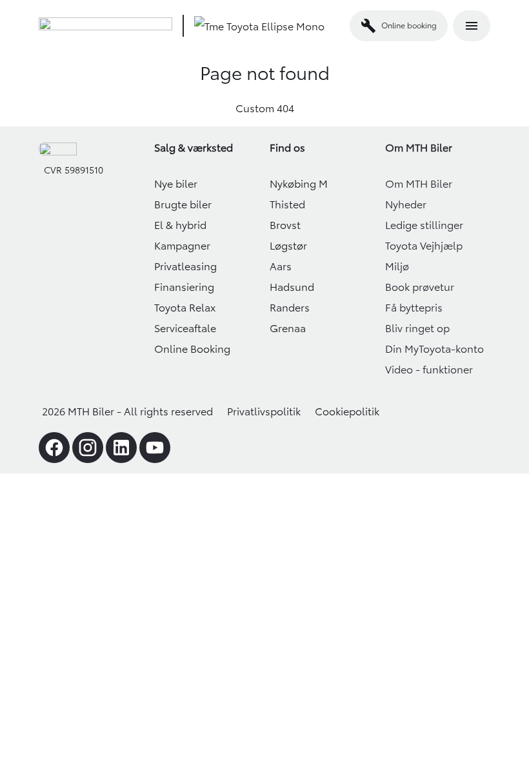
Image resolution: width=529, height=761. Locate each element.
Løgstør (288, 245)
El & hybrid (180, 225)
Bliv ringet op (417, 328)
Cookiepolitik (347, 411)
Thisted (287, 204)
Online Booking (192, 348)
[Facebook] (54, 447)
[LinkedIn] (121, 447)
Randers (290, 307)
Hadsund (292, 287)
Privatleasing (185, 266)
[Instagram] (87, 447)
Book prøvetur (419, 287)
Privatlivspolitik (264, 411)
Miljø (397, 266)
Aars (281, 266)
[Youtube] (154, 447)
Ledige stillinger (424, 225)
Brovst (285, 225)
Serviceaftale (185, 328)
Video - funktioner (429, 369)
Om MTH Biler (418, 183)
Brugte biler (183, 204)
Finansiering (184, 287)
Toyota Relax (184, 307)
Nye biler (175, 183)
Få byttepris (414, 307)
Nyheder (405, 204)
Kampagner (182, 245)
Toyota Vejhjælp (424, 245)
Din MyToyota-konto (434, 348)
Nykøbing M (299, 183)
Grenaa (288, 328)
